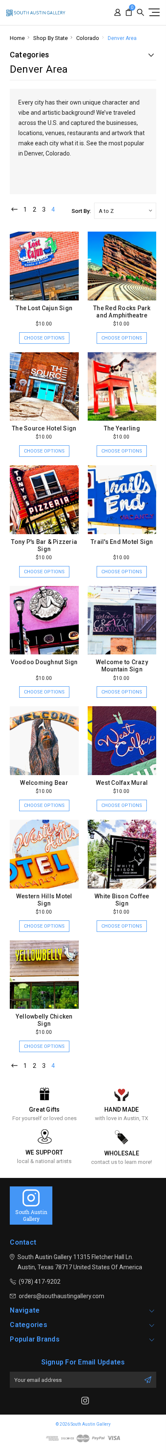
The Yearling (122, 428)
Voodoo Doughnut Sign (44, 662)
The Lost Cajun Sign (44, 308)
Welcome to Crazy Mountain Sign (122, 666)
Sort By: (81, 211)
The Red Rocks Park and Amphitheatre (122, 312)
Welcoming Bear (44, 782)
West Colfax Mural (122, 782)
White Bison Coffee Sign (121, 900)
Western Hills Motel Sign (44, 900)
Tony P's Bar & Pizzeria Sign (44, 545)
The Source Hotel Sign (44, 428)
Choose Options (44, 338)
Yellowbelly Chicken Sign (44, 1020)
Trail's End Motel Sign (122, 541)
